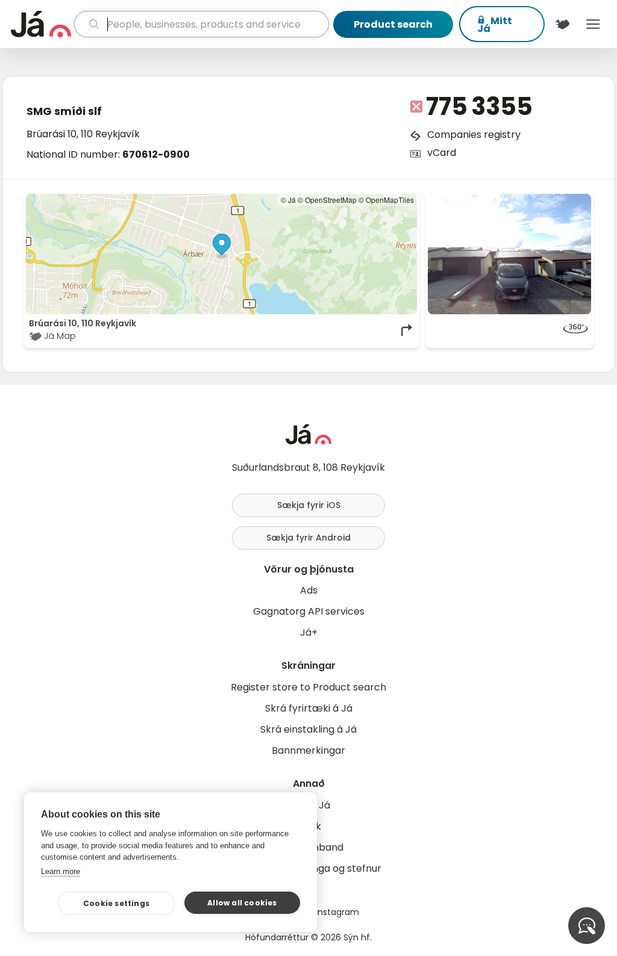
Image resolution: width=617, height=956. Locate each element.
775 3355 (479, 106)
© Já (288, 199)
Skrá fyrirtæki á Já (308, 708)
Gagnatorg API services (309, 611)
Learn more (60, 871)
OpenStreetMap (331, 199)
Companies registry (474, 134)
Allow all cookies (242, 903)
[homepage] (41, 24)
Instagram (337, 912)
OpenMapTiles (390, 199)
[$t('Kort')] (562, 24)
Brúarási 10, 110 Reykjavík (83, 134)
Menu (593, 24)
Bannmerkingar (308, 750)
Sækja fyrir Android (308, 538)
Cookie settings (116, 903)
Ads (309, 590)
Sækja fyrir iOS (308, 505)
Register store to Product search (308, 687)
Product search (393, 24)
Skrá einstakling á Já (308, 729)
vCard (441, 153)
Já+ (309, 632)
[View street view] (509, 330)
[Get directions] (407, 330)
